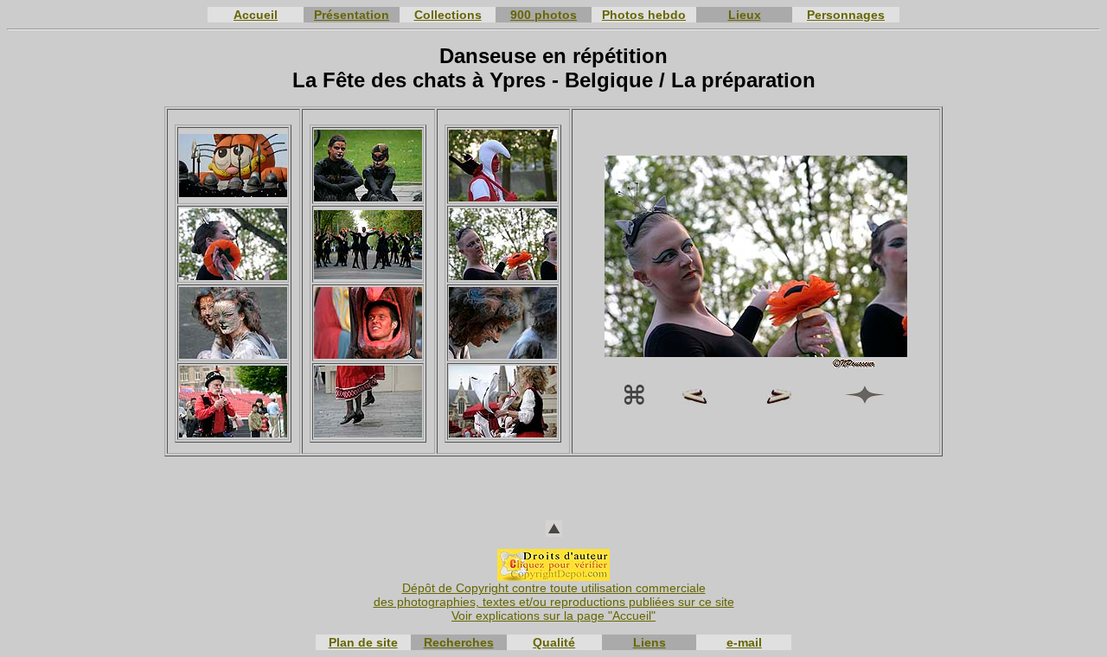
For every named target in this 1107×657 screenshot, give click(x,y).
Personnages (846, 15)
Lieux (744, 15)
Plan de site (363, 642)
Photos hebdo (644, 15)
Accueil (256, 15)
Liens (649, 642)
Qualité (554, 642)
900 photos (543, 15)
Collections (448, 15)
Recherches (459, 642)
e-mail (744, 642)
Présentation (351, 15)
